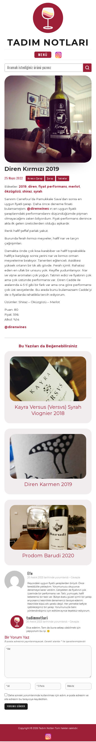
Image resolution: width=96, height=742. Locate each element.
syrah (37, 191)
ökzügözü (12, 191)
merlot (74, 186)
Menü (43, 54)
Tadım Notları (48, 42)
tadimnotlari (37, 617)
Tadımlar (62, 178)
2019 (23, 186)
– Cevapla (74, 577)
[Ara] (87, 67)
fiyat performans (52, 186)
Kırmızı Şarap (35, 178)
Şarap (50, 178)
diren (32, 186)
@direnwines (38, 208)
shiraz (27, 191)
